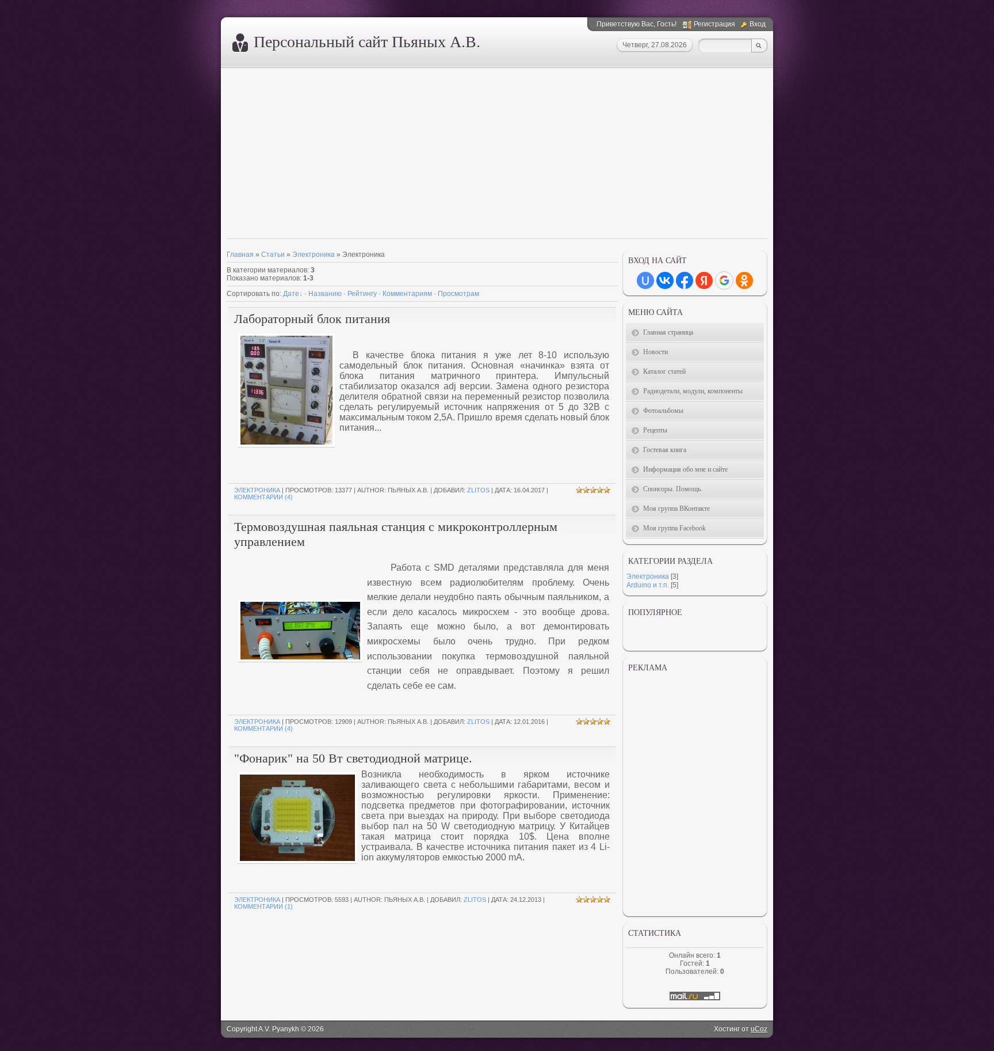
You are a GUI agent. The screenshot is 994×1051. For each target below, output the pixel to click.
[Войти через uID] (645, 280)
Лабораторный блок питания (312, 319)
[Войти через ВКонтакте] (665, 280)
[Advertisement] (497, 154)
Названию (325, 294)
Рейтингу (362, 294)
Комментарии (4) (263, 497)
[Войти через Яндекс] (704, 280)
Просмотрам (458, 294)
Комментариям (407, 294)
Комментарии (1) (263, 906)
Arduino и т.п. (647, 585)
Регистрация (714, 24)
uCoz (759, 1029)
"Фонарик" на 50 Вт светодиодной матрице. (353, 758)
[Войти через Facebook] (684, 280)
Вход (758, 24)
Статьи (273, 255)
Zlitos (478, 490)
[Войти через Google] (724, 280)
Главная (240, 255)
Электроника (313, 255)
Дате (291, 294)
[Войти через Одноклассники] (744, 280)
